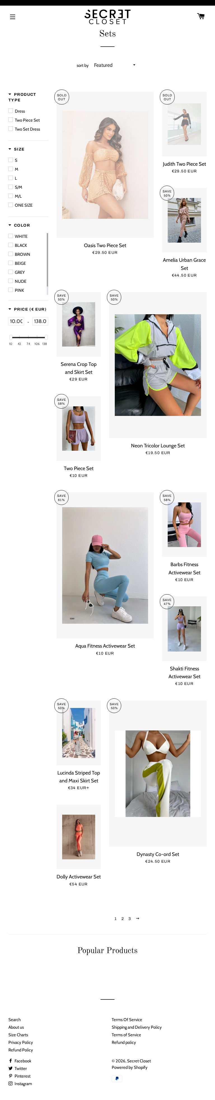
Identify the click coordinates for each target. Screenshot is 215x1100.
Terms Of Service (127, 1019)
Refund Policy (20, 1050)
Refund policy (124, 1042)
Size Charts (18, 1034)
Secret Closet (139, 1060)
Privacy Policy (20, 1042)
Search (14, 1019)
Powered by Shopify (130, 1067)
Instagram (23, 1083)
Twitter (20, 1068)
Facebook (22, 1060)
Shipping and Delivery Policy (137, 1027)
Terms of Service (126, 1034)
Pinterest (22, 1076)
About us (16, 1027)
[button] (28, 97)
